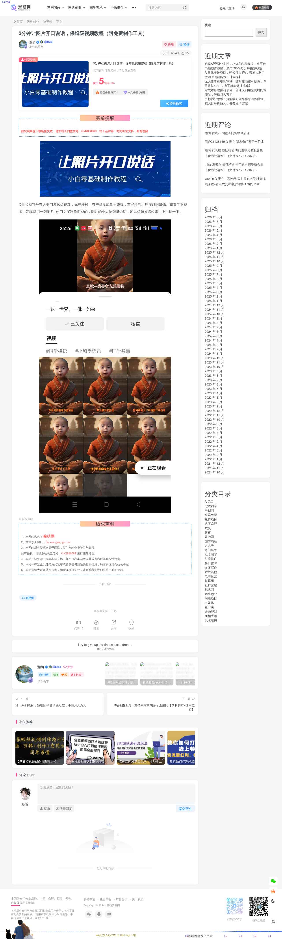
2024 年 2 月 (213, 349)
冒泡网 (209, 536)
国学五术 (96, 7)
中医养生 (117, 7)
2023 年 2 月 (213, 402)
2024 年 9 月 (213, 318)
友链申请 (89, 899)
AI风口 (209, 501)
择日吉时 (211, 563)
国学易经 (211, 541)
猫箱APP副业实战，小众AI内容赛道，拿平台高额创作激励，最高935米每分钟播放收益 (235, 65)
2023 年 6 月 (213, 384)
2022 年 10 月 (214, 419)
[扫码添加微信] (273, 881)
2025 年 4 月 (213, 287)
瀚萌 (32, 42)
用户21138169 (215, 141)
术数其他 (211, 572)
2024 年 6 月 (213, 331)
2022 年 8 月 (213, 428)
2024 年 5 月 (213, 336)
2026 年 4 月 (213, 234)
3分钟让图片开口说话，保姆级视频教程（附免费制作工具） (83, 33)
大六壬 (209, 545)
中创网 (209, 510)
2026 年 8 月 (213, 217)
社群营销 (211, 585)
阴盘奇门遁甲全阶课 (236, 133)
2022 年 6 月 (213, 437)
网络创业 (75, 7)
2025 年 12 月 (214, 252)
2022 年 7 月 (213, 432)
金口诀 (209, 607)
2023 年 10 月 (214, 366)
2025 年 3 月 (213, 292)
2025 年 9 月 (213, 265)
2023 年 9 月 (213, 371)
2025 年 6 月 (213, 278)
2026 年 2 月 (213, 243)
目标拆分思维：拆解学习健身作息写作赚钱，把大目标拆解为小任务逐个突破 (235, 101)
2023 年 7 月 (213, 380)
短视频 (47, 21)
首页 (19, 21)
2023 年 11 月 (214, 362)
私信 (186, 44)
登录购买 (176, 103)
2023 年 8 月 (213, 375)
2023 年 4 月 (213, 393)
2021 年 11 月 (214, 468)
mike (208, 164)
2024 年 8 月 (213, 322)
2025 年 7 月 (213, 274)
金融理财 (211, 611)
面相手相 (211, 616)
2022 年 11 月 (214, 415)
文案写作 (211, 567)
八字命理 (211, 523)
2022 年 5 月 (213, 441)
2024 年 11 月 (214, 309)
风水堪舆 (211, 620)
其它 (208, 532)
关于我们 (137, 899)
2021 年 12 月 (214, 463)
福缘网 (209, 589)
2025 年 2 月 (213, 296)
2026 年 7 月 (213, 221)
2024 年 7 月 (213, 327)
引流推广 (211, 558)
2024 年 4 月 (213, 340)
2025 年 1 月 (213, 300)
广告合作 (121, 899)
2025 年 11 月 (214, 256)
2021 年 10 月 (214, 472)
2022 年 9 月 (213, 424)
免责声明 (105, 899)
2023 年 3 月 (213, 397)
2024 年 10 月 (214, 314)
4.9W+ (46, 674)
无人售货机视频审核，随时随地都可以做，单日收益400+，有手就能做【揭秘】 (235, 83)
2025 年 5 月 (213, 283)
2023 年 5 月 (213, 388)
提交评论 (185, 808)
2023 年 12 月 (214, 358)
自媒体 (209, 602)
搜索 (208, 25)
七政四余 (211, 506)
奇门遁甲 (211, 550)
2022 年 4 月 (213, 446)
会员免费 (211, 514)
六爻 (208, 528)
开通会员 (264, 7)
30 (65, 674)
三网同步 (53, 7)
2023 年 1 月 (213, 406)
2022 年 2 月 (213, 454)
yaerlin (209, 178)
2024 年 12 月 (214, 305)
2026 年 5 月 (213, 230)
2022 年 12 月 (214, 410)
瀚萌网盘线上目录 (200, 936)
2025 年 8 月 (213, 270)
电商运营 (211, 576)
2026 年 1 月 (213, 248)
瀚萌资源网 (113, 905)
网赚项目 (211, 598)
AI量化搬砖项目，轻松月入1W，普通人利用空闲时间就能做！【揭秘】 (235, 74)
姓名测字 (211, 554)
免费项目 (211, 519)
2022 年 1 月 (213, 459)
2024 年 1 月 (213, 353)
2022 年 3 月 (213, 450)
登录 (222, 8)
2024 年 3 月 (213, 344)
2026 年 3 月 (213, 239)
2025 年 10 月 (214, 261)
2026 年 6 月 (213, 226)
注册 (231, 8)
